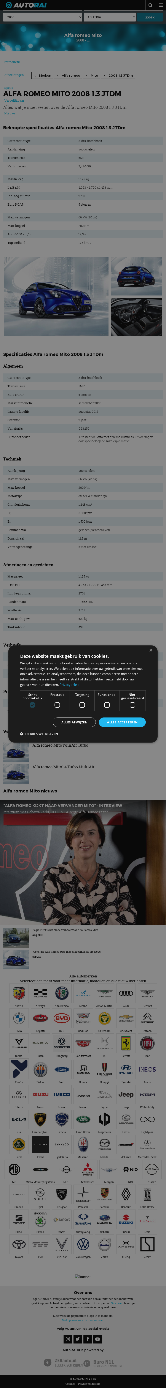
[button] (39, 733)
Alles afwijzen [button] (74, 722)
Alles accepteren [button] (122, 722)
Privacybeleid (70, 684)
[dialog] (83, 694)
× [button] (150, 650)
